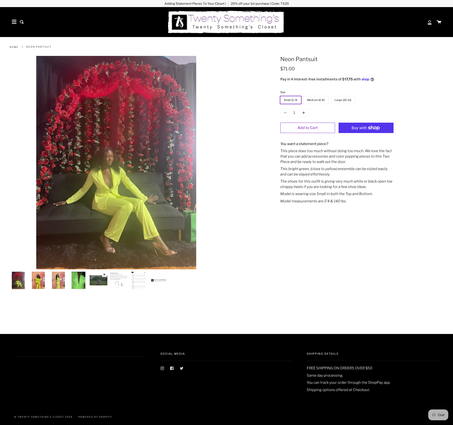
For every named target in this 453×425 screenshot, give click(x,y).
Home (13, 47)
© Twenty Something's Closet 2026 (43, 417)
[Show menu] (14, 22)
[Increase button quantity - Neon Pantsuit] (303, 113)
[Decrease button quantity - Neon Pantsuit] (286, 113)
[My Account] (427, 22)
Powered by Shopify (95, 417)
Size (282, 92)
